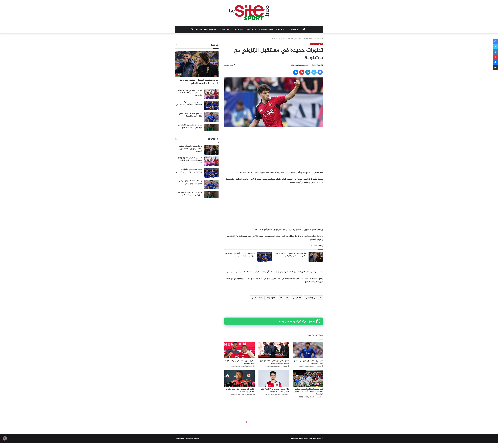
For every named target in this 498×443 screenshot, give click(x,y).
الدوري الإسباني (313, 298)
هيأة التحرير (180, 438)
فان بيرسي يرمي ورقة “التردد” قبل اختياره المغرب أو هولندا (275, 390)
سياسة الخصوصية (192, 438)
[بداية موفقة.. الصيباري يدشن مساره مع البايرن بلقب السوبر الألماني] (316, 257)
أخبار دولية (280, 29)
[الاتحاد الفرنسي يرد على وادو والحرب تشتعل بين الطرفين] (239, 378)
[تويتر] (314, 72)
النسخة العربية (225, 29)
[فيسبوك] (320, 72)
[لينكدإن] (307, 72)
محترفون (313, 44)
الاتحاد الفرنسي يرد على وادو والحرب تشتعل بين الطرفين (240, 390)
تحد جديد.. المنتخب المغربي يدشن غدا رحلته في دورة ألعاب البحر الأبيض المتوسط (308, 392)
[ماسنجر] (295, 72)
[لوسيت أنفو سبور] (249, 12)
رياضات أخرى (251, 29)
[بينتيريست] (301, 72)
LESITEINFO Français (205, 29)
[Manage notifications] (5, 438)
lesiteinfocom (316, 65)
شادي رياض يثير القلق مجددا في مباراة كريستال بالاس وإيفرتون (274, 362)
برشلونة (270, 298)
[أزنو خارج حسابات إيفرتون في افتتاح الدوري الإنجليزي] (308, 350)
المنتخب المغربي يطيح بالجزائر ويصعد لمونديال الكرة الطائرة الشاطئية (190, 93)
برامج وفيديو (238, 29)
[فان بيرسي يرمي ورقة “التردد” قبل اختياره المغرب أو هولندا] (273, 378)
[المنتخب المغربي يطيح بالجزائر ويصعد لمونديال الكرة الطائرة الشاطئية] (211, 94)
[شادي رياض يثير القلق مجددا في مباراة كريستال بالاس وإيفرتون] (273, 350)
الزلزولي (296, 298)
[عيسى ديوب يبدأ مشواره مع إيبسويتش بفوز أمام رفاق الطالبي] (264, 257)
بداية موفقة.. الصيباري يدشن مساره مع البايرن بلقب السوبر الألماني (291, 254)
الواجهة (283, 298)
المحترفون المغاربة (266, 29)
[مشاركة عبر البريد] (495, 67)
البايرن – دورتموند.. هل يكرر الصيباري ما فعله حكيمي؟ (239, 362)
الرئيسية (318, 38)
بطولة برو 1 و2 (293, 29)
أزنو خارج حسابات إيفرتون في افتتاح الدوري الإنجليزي (308, 362)
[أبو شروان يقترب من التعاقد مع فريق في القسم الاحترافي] (211, 127)
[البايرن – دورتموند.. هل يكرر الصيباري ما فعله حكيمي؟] (239, 350)
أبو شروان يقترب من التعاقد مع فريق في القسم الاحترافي (190, 126)
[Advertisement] (273, 149)
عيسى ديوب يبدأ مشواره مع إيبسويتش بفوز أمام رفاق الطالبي (240, 254)
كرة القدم (256, 298)
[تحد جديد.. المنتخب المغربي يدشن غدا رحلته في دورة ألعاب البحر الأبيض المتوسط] (308, 378)
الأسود (310, 38)
